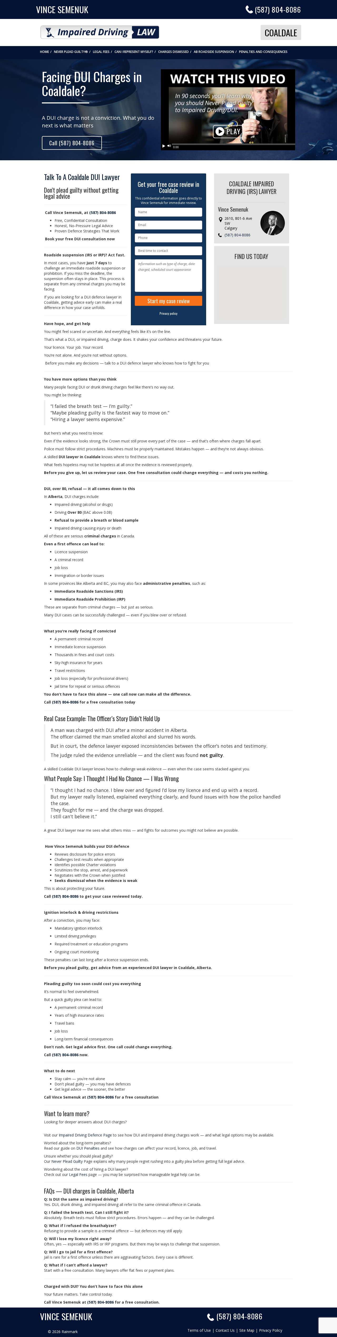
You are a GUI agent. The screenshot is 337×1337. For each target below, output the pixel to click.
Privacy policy (168, 313)
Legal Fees (78, 1174)
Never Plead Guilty (67, 1161)
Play (233, 131)
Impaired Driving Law (100, 30)
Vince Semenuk (62, 9)
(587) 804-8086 (278, 9)
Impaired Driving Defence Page (85, 1135)
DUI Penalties (88, 1148)
